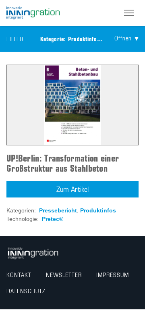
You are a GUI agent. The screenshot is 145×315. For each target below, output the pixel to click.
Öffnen (123, 39)
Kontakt (18, 275)
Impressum (112, 275)
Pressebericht (58, 210)
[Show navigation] (129, 13)
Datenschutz (26, 291)
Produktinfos (98, 210)
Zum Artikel (72, 189)
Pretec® (52, 219)
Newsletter (64, 275)
